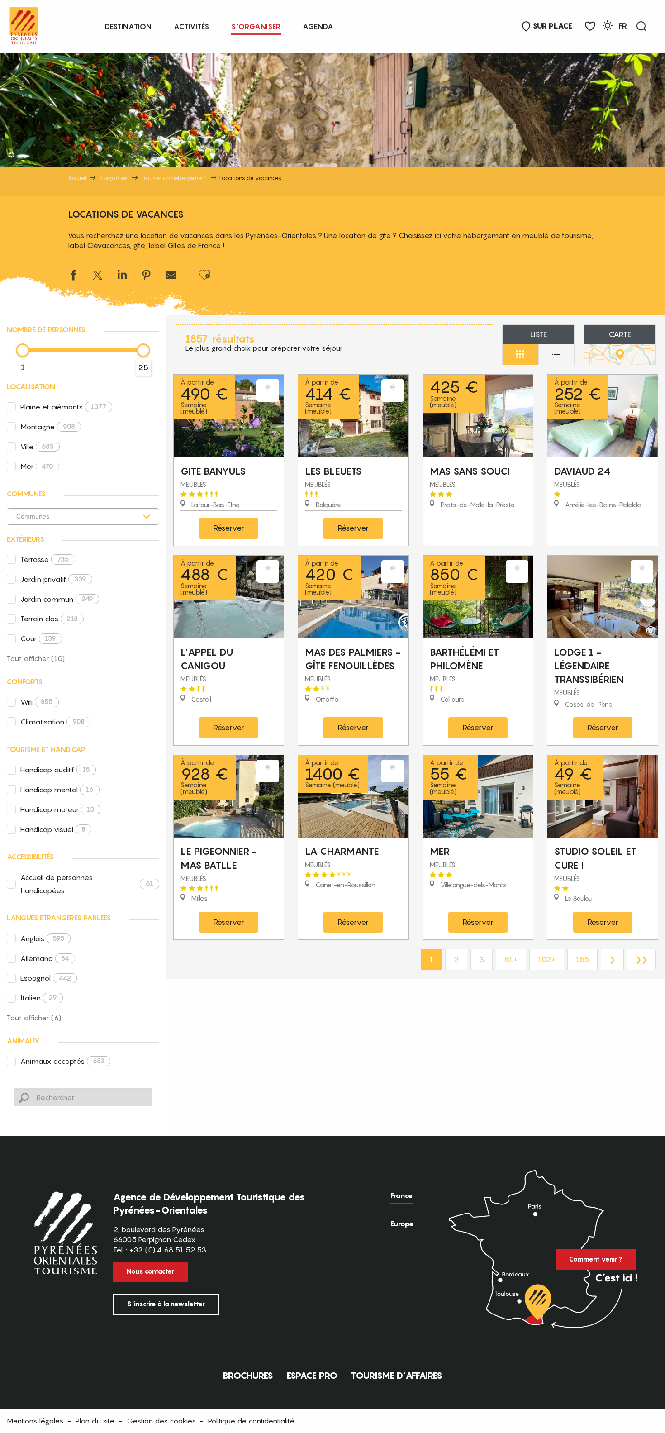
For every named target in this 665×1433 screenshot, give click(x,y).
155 (582, 959)
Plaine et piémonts (63, 406)
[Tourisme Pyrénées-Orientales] (24, 24)
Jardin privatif (53, 579)
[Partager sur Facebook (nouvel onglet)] (73, 276)
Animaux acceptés (62, 1061)
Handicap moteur (57, 809)
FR (622, 25)
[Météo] (607, 26)
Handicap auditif (55, 769)
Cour (38, 638)
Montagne (47, 426)
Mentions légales (35, 1420)
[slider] (22, 350)
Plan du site (95, 1420)
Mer (36, 466)
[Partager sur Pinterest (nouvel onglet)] (146, 276)
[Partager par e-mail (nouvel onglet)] (171, 276)
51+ (511, 959)
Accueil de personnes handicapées (86, 884)
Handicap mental (57, 789)
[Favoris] (590, 26)
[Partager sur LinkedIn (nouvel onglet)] (122, 276)
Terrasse (44, 559)
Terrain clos (49, 618)
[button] (641, 26)
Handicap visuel (53, 829)
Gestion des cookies (161, 1420)
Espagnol (45, 977)
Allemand (44, 958)
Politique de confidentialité (251, 1420)
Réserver (228, 528)
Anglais (42, 938)
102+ (547, 959)
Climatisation (52, 721)
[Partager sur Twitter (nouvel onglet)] (97, 276)
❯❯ (641, 959)
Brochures (248, 1375)
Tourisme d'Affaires (396, 1375)
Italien (38, 997)
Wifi (36, 701)
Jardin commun (56, 599)
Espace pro (312, 1375)
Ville (37, 446)
